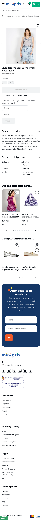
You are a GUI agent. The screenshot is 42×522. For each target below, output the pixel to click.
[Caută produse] (4, 11)
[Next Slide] (34, 230)
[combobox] (21, 11)
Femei (8, 16)
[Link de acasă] (2, 16)
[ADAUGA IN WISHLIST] (38, 25)
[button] (21, 46)
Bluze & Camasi (33, 16)
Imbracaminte (19, 16)
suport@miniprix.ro (13, 365)
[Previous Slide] (7, 230)
